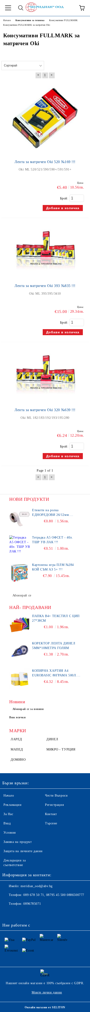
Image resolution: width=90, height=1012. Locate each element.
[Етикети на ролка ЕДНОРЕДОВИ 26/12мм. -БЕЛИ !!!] (19, 518)
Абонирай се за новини (28, 709)
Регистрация (54, 805)
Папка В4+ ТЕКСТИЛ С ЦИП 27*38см (56, 618)
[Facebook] (8, 913)
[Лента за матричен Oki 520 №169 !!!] (45, 152)
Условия (9, 832)
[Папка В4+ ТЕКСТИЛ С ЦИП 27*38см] (19, 624)
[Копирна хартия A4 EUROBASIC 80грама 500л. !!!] (19, 678)
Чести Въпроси (56, 795)
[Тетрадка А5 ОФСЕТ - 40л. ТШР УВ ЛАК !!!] (19, 545)
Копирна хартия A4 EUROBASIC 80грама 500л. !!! (54, 673)
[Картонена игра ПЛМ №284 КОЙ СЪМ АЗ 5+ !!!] (19, 573)
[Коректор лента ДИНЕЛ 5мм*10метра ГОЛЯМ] (19, 651)
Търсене (51, 823)
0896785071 (32, 903)
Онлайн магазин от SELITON (45, 1007)
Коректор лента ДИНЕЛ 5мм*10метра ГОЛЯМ (53, 646)
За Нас (8, 814)
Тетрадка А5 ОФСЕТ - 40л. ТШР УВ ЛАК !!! (52, 540)
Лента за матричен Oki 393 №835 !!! (45, 286)
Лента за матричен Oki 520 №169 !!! (45, 162)
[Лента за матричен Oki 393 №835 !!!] (45, 276)
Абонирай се (21, 595)
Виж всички (17, 717)
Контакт (51, 814)
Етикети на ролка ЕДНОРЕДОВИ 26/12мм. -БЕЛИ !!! (51, 512)
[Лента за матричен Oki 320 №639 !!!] (45, 400)
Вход (7, 823)
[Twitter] (18, 913)
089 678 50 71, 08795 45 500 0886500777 (53, 895)
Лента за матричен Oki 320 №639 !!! (45, 410)
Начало (8, 795)
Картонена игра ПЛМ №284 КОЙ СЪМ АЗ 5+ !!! (53, 567)
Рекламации (12, 805)
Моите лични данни (47, 992)
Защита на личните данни (23, 851)
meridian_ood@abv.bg (37, 886)
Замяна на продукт (17, 842)
